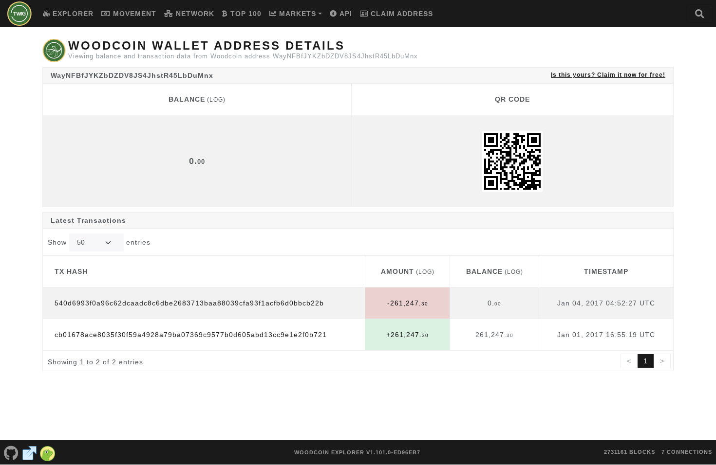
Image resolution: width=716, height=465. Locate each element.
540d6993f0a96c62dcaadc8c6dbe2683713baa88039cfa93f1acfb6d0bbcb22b (189, 303)
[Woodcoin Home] (19, 13)
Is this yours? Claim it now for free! (608, 75)
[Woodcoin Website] (29, 452)
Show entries (99, 242)
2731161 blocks (629, 452)
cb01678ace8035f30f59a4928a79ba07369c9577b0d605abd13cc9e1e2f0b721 (191, 335)
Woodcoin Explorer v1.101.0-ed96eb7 (357, 452)
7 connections (686, 452)
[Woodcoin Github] (11, 452)
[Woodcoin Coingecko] (47, 452)
